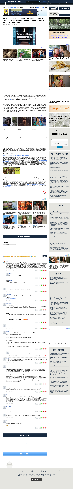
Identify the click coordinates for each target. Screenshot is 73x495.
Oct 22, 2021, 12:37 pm (13, 285)
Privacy (30, 471)
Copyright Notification (47, 471)
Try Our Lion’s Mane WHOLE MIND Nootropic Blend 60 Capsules (16, 155)
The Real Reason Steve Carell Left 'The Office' (39, 227)
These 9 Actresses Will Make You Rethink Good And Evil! (64, 266)
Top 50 (52, 3)
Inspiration (43, 3)
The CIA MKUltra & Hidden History (57, 367)
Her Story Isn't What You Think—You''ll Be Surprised (25, 227)
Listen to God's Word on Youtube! (59, 35)
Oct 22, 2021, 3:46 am (9, 348)
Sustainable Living (36, 3)
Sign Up (68, 2)
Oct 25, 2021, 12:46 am (13, 355)
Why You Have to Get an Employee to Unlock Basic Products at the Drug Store (59, 386)
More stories (19, 14)
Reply (37, 270)
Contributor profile (14, 14)
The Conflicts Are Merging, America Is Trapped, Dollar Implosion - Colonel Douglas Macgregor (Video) (59, 210)
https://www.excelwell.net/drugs (11, 298)
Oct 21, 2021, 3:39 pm (9, 291)
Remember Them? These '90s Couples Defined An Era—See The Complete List (53, 267)
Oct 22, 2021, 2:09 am (9, 328)
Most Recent (56, 3)
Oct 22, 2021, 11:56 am (10, 362)
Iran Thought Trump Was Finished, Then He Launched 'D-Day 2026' (59, 283)
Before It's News (15, 1)
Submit (59, 147)
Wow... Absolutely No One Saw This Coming (59, 170)
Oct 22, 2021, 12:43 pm (13, 322)
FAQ (22, 471)
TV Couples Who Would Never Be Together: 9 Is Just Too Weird (59, 87)
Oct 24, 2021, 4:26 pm (9, 427)
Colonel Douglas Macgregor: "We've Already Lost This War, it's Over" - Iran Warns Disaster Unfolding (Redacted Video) (59, 303)
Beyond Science (22, 3)
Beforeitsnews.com (12, 7)
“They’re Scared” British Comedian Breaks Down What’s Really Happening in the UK (58, 382)
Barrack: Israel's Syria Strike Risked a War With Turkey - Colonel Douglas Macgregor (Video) (58, 308)
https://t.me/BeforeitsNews (55, 122)
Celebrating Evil (53, 365)
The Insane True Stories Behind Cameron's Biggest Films (58, 344)
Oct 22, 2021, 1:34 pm (9, 391)
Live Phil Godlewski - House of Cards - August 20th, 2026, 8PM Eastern (59, 229)
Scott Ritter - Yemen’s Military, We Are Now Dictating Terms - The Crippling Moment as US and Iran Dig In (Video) (59, 322)
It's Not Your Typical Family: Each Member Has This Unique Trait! (9, 128)
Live (46, 3)
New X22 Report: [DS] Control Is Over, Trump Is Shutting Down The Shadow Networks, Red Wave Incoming (59, 218)
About (8, 471)
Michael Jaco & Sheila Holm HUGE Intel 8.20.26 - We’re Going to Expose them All (58, 177)
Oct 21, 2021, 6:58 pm (9, 300)
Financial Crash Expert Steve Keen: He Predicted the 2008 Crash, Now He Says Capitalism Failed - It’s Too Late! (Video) (58, 298)
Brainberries (5, 130)
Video (49, 3)
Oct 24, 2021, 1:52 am (9, 411)
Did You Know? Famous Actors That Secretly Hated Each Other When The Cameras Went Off (59, 58)
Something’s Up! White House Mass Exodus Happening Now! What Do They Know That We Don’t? (59, 163)
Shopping (61, 3)
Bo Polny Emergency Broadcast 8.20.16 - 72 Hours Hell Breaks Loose (59, 196)
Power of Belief (29, 3)
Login (65, 2)
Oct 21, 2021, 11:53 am (10, 270)
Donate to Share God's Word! (60, 37)
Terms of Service (37, 471)
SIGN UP (54, 137)
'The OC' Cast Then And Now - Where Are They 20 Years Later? (39, 213)
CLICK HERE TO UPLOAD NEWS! (64, 15)
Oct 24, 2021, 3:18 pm (9, 417)
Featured (9, 3)
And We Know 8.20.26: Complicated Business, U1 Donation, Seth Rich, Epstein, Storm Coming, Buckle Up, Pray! (59, 158)
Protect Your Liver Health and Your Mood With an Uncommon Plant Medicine (59, 354)
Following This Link (8, 186)
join (8, 140)
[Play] (60, 24)
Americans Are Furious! (55, 167)
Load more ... (24, 454)
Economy (13, 3)
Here (10, 99)
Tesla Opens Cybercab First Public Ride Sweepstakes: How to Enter (58, 362)
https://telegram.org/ (65, 118)
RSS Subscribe (57, 471)
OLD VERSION (65, 8)
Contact (26, 471)
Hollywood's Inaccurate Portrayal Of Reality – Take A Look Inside (59, 102)
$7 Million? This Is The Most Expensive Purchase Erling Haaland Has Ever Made (9, 227)
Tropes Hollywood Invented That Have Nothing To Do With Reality (57, 73)
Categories (66, 3)
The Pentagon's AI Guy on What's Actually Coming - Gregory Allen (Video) (58, 237)
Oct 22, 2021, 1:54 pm (9, 403)
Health (17, 3)
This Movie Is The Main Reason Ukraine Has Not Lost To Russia (24, 128)
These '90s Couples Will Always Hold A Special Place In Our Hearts (24, 213)
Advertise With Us (15, 471)
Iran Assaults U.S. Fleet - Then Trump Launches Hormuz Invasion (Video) (57, 318)
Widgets (64, 471)
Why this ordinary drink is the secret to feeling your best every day (10, 213)
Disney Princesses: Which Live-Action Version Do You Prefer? (39, 127)
